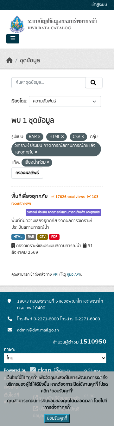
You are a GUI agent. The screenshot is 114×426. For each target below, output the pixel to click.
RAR (31, 236)
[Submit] (94, 82)
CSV (43, 236)
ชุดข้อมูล (30, 60)
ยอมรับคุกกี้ (57, 418)
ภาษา (9, 349)
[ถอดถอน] (39, 137)
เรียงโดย (18, 101)
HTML (18, 236)
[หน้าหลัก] (9, 60)
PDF (54, 236)
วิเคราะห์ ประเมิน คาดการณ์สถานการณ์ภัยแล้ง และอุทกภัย (63, 212)
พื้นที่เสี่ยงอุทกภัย (30, 196)
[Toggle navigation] (12, 38)
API (55, 274)
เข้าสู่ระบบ (99, 5)
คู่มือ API (73, 274)
